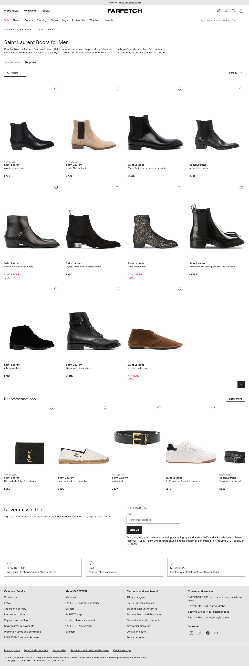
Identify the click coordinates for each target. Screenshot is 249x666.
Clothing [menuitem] (42, 20)
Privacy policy (12, 650)
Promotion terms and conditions (22, 631)
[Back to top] (241, 384)
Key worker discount (138, 626)
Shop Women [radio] (12, 63)
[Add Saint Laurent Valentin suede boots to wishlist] (179, 289)
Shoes (40, 29)
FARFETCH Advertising (78, 626)
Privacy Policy (145, 540)
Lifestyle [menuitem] (108, 20)
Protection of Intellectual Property (89, 650)
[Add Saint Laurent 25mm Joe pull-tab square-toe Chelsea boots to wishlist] (241, 187)
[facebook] (208, 633)
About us (70, 597)
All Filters (12, 73)
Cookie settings (122, 650)
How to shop (16, 568)
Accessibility (59, 650)
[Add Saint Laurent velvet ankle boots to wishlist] (56, 289)
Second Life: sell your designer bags (208, 611)
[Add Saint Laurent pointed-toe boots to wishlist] (241, 89)
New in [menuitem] (16, 20)
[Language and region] (219, 11)
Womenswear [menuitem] (11, 10)
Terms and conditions (36, 650)
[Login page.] (226, 11)
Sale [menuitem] (6, 20)
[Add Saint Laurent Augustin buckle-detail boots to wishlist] (56, 187)
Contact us (10, 597)
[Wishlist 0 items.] (233, 11)
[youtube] (216, 633)
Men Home (9, 29)
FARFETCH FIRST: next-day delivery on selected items (215, 599)
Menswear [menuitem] (30, 10)
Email (129, 514)
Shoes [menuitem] (54, 20)
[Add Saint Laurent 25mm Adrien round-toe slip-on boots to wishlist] (179, 89)
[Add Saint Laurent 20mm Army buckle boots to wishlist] (117, 289)
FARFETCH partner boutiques (82, 603)
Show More (235, 399)
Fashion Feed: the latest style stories (208, 617)
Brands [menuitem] (29, 20)
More (162, 52)
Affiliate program (136, 597)
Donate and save (136, 631)
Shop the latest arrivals (130, 3)
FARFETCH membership (140, 603)
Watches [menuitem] (94, 20)
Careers (69, 608)
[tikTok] (199, 633)
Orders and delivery (15, 608)
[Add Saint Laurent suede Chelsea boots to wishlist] (117, 89)
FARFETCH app (74, 614)
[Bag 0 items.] (241, 11)
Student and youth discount (143, 620)
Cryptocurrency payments (19, 626)
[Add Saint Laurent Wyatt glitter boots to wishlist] (179, 187)
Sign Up (134, 530)
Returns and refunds (16, 614)
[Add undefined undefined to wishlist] (51, 408)
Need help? (177, 568)
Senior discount (136, 637)
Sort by (233, 73)
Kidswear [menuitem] (45, 10)
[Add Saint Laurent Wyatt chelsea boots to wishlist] (56, 89)
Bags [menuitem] (65, 20)
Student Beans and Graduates (144, 614)
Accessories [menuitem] (78, 20)
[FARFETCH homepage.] (125, 11)
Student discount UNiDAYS (142, 608)
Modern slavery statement (80, 620)
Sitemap (70, 631)
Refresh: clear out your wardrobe (206, 606)
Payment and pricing (16, 620)
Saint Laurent (26, 29)
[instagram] (191, 633)
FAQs (92, 568)
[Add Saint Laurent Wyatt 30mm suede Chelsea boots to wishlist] (117, 187)
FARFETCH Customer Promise (21, 637)
